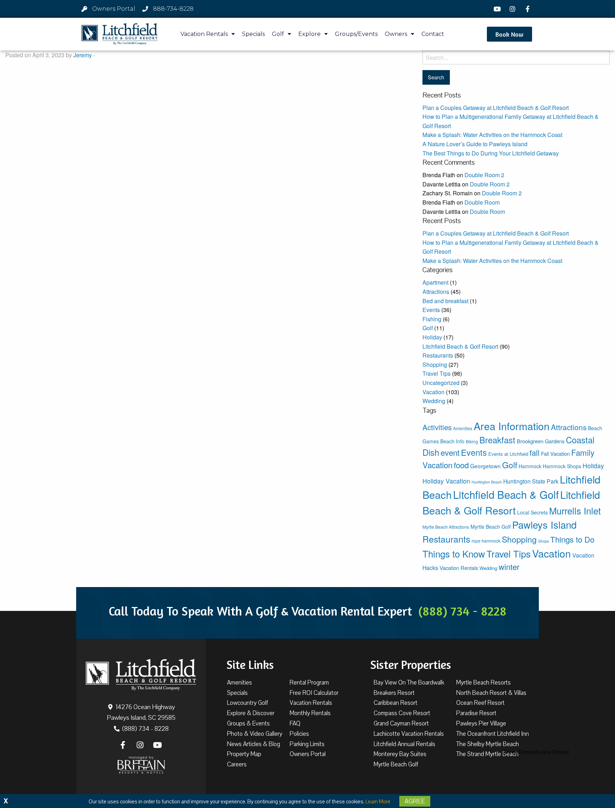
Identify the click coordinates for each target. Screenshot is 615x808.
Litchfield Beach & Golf (506, 494)
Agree (415, 801)
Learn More (378, 801)
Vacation (433, 392)
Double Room (482, 202)
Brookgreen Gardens (540, 441)
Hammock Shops (562, 466)
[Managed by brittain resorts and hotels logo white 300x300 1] (141, 765)
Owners (396, 34)
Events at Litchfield (508, 453)
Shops (543, 541)
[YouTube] (498, 9)
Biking (472, 441)
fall (535, 452)
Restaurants (437, 355)
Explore (309, 34)
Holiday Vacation (446, 480)
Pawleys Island (544, 525)
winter (509, 566)
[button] (509, 34)
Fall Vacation (555, 453)
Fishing (431, 319)
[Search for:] (516, 57)
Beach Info (452, 441)
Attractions (435, 291)
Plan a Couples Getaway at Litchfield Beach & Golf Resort (495, 108)
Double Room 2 (484, 175)
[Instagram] (513, 9)
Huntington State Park (530, 481)
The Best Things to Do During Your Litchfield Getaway (490, 153)
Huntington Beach (487, 482)
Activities (437, 427)
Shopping (434, 364)
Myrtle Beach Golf (491, 526)
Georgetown (485, 466)
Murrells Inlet (575, 510)
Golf (278, 34)
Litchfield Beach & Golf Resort (460, 346)
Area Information (512, 425)
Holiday (432, 337)
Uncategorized (440, 383)
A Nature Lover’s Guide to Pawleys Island (474, 144)
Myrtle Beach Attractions (445, 527)
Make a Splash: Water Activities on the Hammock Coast (492, 135)
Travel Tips (436, 373)
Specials (253, 34)
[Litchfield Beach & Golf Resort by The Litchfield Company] (120, 34)
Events (431, 310)
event (450, 452)
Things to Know (453, 553)
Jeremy (82, 55)
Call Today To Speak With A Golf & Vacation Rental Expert (307, 610)
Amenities (462, 428)
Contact (432, 34)
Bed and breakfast (445, 301)
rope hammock (486, 541)
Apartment (435, 282)
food (461, 464)
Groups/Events (356, 34)
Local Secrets (532, 512)
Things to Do (572, 539)
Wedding (433, 401)
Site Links (250, 665)
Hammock (530, 466)
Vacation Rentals (204, 34)
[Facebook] (528, 9)
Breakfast (497, 440)
